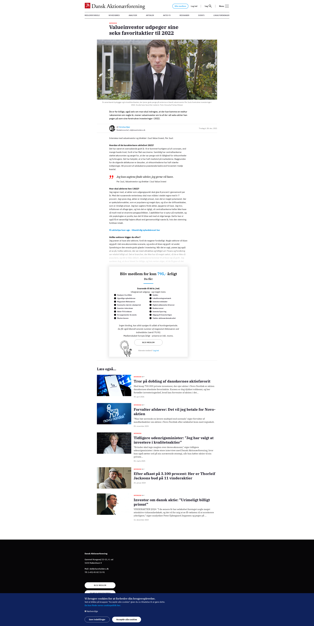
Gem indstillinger (97, 619)
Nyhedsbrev (114, 15)
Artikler (150, 15)
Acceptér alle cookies (126, 619)
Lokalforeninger (221, 15)
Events (201, 15)
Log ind (194, 6)
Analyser (133, 15)
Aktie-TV (167, 15)
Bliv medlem (180, 6)
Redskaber (184, 15)
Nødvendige (92, 611)
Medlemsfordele (92, 15)
